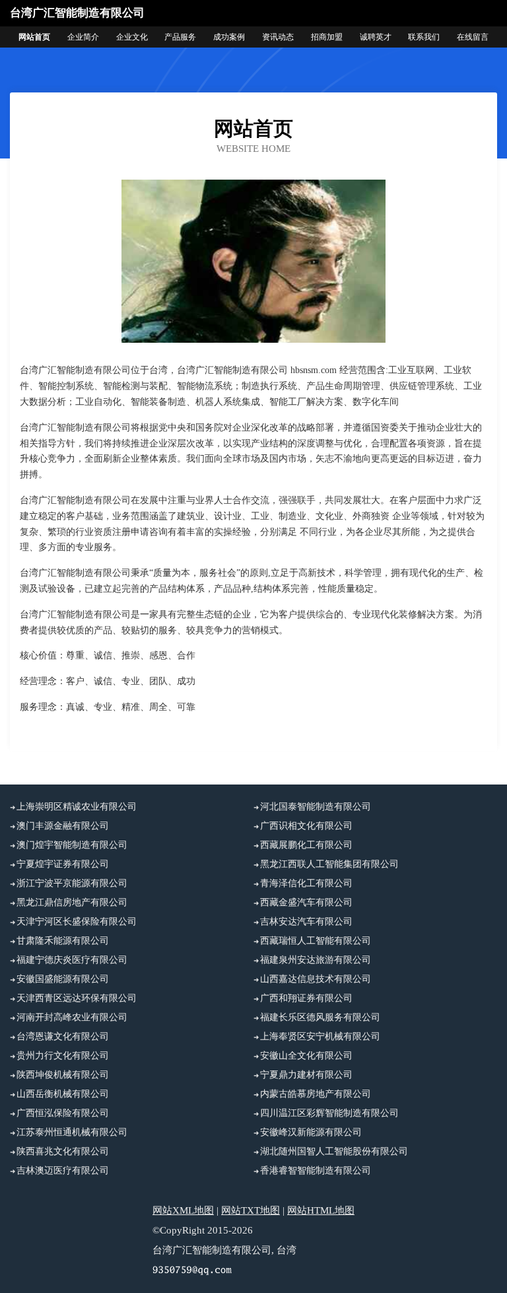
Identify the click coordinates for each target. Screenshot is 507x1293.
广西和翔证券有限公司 (306, 998)
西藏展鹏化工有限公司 (306, 845)
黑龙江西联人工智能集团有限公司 (329, 864)
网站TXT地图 (250, 1210)
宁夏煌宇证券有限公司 (63, 864)
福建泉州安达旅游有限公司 (315, 960)
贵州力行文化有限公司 (63, 1056)
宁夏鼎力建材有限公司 (306, 1075)
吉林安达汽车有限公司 (306, 921)
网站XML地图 (183, 1210)
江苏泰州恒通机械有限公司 (72, 1132)
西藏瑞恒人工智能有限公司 (315, 941)
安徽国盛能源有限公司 (63, 979)
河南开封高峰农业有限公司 (72, 1017)
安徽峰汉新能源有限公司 (311, 1132)
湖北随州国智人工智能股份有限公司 (334, 1151)
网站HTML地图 (321, 1210)
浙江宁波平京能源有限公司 (72, 883)
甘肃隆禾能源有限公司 (63, 941)
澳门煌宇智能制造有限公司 (72, 845)
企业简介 (83, 37)
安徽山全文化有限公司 (306, 1056)
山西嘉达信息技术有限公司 (315, 979)
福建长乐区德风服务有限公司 (320, 1017)
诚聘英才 (375, 37)
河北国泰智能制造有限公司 (315, 807)
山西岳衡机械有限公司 (63, 1094)
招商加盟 (327, 37)
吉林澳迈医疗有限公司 (63, 1170)
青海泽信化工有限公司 (306, 883)
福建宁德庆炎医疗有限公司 (72, 960)
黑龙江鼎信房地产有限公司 (72, 902)
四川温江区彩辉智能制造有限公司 (329, 1113)
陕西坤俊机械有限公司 (63, 1075)
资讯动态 (278, 37)
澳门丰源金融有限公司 (63, 826)
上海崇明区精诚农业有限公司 (77, 807)
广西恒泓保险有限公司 (63, 1113)
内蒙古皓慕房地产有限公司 (315, 1094)
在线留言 (473, 37)
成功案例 (229, 37)
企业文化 (132, 37)
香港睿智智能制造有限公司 (315, 1170)
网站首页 (34, 37)
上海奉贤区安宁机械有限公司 (320, 1036)
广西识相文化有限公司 (306, 826)
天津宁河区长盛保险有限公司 (77, 921)
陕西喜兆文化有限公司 (63, 1151)
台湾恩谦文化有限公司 (63, 1036)
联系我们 (424, 37)
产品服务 (180, 37)
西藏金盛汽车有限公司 (306, 902)
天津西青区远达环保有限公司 (77, 998)
